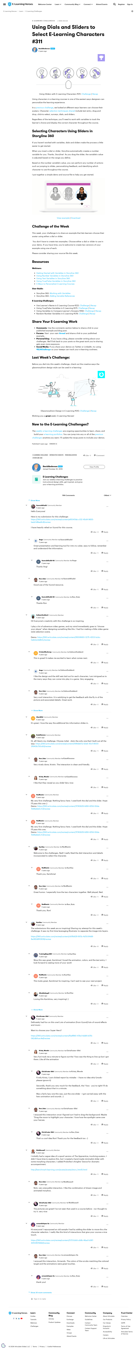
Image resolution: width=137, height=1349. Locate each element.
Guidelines (88, 1319)
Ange (41, 539)
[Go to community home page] (20, 4)
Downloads (70, 1323)
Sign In (130, 4)
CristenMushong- (45, 652)
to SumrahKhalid (65, 540)
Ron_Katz (42, 579)
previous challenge (44, 107)
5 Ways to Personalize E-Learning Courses (55, 284)
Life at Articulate (109, 1338)
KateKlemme (41, 735)
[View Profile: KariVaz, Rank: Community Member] (36, 848)
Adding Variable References (62, 296)
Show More (35, 500)
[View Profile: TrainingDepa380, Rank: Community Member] (36, 955)
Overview (124, 1316)
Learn (21, 11)
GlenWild (39, 717)
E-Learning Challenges (34, 11)
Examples (70, 1326)
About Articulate (108, 1316)
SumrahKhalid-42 (48, 560)
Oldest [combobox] (107, 495)
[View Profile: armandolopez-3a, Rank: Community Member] (33, 1225)
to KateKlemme (67, 758)
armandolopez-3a (42, 1223)
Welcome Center (91, 1316)
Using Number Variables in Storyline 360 (54, 276)
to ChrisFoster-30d (72, 1050)
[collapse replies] (26, 505)
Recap (95, 94)
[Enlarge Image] (68, 72)
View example (63, 218)
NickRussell (40, 1150)
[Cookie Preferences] (3, 1345)
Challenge (86, 94)
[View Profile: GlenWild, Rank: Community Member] (33, 718)
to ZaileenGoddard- (75, 652)
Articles (51, 1319)
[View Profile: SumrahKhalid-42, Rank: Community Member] (38, 562)
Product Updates (54, 1322)
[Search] (114, 4)
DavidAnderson (44, 48)
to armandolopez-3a (69, 1255)
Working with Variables (60, 293)
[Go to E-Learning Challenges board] (36, 479)
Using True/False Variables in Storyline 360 (56, 281)
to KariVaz (69, 868)
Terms (35, 1346)
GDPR (123, 1323)
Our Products (107, 1319)
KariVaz (42, 847)
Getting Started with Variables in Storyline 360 (57, 273)
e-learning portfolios (53, 434)
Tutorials (33, 1319)
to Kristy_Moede (76, 1071)
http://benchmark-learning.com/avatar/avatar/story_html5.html (59, 1169)
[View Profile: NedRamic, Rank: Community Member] (33, 796)
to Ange (73, 560)
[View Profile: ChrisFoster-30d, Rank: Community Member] (33, 1017)
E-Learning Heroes (10, 11)
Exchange (70, 1319)
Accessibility (107, 1332)
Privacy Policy (126, 1319)
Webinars (33, 1323)
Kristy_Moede (44, 777)
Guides (32, 1316)
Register (121, 4)
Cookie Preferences (54, 1346)
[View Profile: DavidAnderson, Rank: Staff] (34, 50)
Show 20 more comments (41, 1292)
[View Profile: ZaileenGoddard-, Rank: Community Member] (33, 616)
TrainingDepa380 (45, 954)
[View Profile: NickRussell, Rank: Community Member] (33, 1151)
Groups (69, 1333)
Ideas (69, 1329)
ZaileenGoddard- (42, 615)
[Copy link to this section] (56, 136)
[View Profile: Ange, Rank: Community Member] (36, 541)
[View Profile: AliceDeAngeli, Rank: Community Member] (36, 994)
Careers (105, 1335)
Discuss (69, 1316)
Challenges (34, 1326)
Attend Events (71, 1336)
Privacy (42, 1346)
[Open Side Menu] (4, 4)
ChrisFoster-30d (42, 1016)
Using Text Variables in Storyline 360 (53, 278)
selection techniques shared (62, 111)
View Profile (94, 467)
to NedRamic (65, 847)
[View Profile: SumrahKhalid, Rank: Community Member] (33, 506)
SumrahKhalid (41, 505)
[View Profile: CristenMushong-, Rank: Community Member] (36, 653)
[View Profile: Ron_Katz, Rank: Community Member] (36, 580)
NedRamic (40, 795)
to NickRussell (67, 1182)
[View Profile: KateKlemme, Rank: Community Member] (33, 736)
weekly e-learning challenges (49, 431)
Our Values (107, 1323)
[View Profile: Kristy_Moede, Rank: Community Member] (36, 778)
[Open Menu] (132, 11)
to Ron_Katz (75, 597)
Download (75, 218)
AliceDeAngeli (44, 993)
